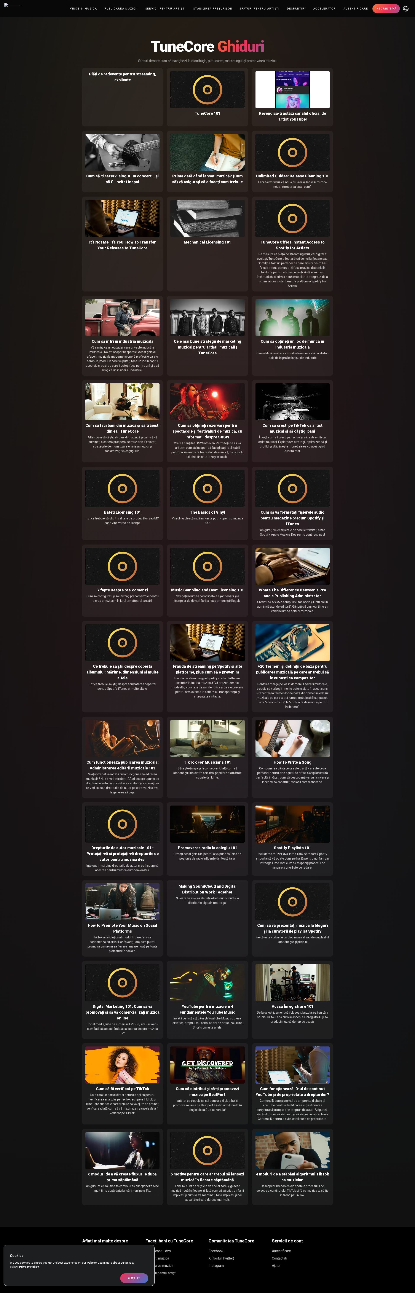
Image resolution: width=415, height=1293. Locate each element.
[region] (79, 1265)
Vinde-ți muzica (83, 8)
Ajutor (276, 1266)
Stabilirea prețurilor (212, 8)
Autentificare (355, 8)
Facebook (216, 1251)
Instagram (216, 1266)
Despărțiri (296, 8)
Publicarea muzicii (121, 8)
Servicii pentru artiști (165, 8)
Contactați (279, 1258)
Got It (134, 1278)
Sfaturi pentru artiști (259, 8)
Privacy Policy (29, 1266)
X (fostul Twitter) (221, 1258)
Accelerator (324, 8)
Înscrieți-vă (386, 8)
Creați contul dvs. (158, 1251)
